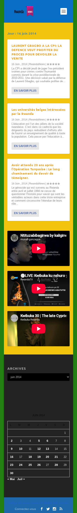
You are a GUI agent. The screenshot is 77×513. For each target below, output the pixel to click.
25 (30, 464)
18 (30, 456)
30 (11, 473)
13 (47, 448)
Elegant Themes (30, 503)
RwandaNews (37, 64)
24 (20, 464)
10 (20, 448)
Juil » (21, 479)
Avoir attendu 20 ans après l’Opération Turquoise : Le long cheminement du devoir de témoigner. (35, 171)
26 (39, 464)
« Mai (11, 479)
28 (56, 464)
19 (39, 456)
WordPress (63, 503)
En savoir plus (25, 90)
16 (11, 456)
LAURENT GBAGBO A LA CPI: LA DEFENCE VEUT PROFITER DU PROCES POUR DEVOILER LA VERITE (36, 51)
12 (39, 448)
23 (11, 464)
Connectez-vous (25, 509)
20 (47, 456)
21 (56, 456)
